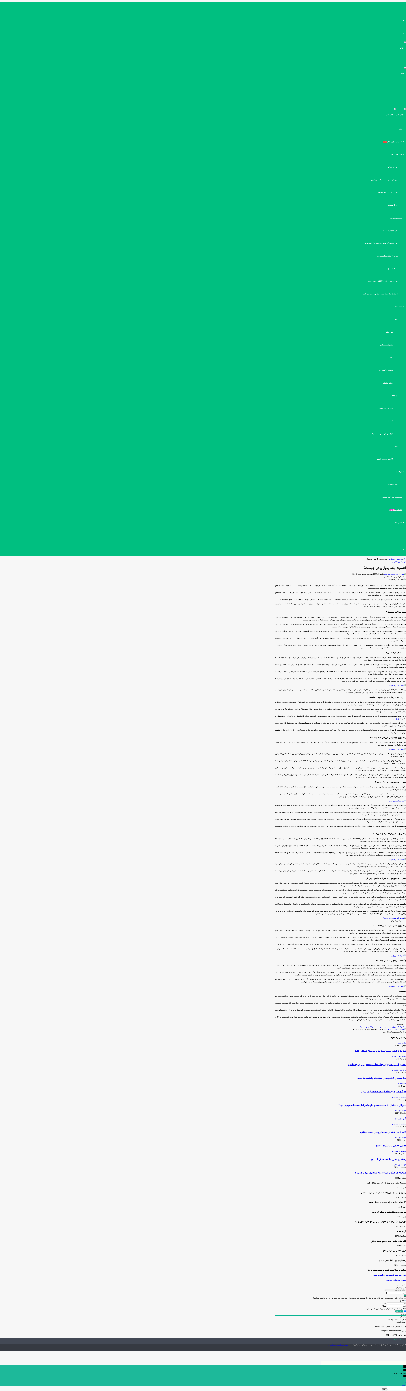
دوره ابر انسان (393, 167)
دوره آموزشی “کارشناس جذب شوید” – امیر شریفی (381, 243)
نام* (384, 1303)
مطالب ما (398, 306)
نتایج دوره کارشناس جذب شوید (382, 433)
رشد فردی (369, 1027)
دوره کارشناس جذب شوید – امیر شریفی (384, 180)
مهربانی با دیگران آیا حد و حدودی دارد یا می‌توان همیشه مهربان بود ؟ (372, 1105)
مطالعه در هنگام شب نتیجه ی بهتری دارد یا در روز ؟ (380, 1173)
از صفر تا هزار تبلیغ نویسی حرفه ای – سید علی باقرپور (380, 294)
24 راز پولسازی (393, 205)
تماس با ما (398, 522)
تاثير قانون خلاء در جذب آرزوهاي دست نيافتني (383, 1132)
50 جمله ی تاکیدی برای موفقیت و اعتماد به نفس (381, 1078)
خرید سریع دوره (396, 154)
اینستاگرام (396, 510)
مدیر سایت (387, 574)
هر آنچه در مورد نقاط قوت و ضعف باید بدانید (383, 1092)
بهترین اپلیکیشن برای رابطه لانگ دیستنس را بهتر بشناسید (377, 1065)
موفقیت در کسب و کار (385, 370)
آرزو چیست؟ (400, 1119)
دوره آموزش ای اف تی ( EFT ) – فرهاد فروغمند (382, 281)
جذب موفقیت (381, 1027)
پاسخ (403, 1385)
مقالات (395, 319)
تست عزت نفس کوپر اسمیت (392, 497)
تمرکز (397, 719)
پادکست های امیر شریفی (385, 459)
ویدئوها (395, 395)
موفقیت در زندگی (387, 357)
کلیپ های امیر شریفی (386, 408)
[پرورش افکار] (396, 114)
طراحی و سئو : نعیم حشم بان (338, 1345)
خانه (400, 129)
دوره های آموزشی (396, 218)
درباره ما (399, 472)
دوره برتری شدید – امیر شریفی (387, 192)
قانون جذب (389, 332)
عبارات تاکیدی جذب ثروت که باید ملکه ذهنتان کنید (380, 1051)
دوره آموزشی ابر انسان (390, 230)
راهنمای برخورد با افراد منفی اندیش (388, 1159)
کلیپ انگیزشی (388, 421)
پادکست (395, 446)
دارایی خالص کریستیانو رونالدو (391, 1146)
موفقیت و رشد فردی (386, 345)
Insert (384, 1389)
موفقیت (360, 1027)
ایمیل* (384, 1306)
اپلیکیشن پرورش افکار (392, 141)
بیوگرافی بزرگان (388, 383)
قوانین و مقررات (392, 484)
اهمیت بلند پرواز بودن (397, 1027)
